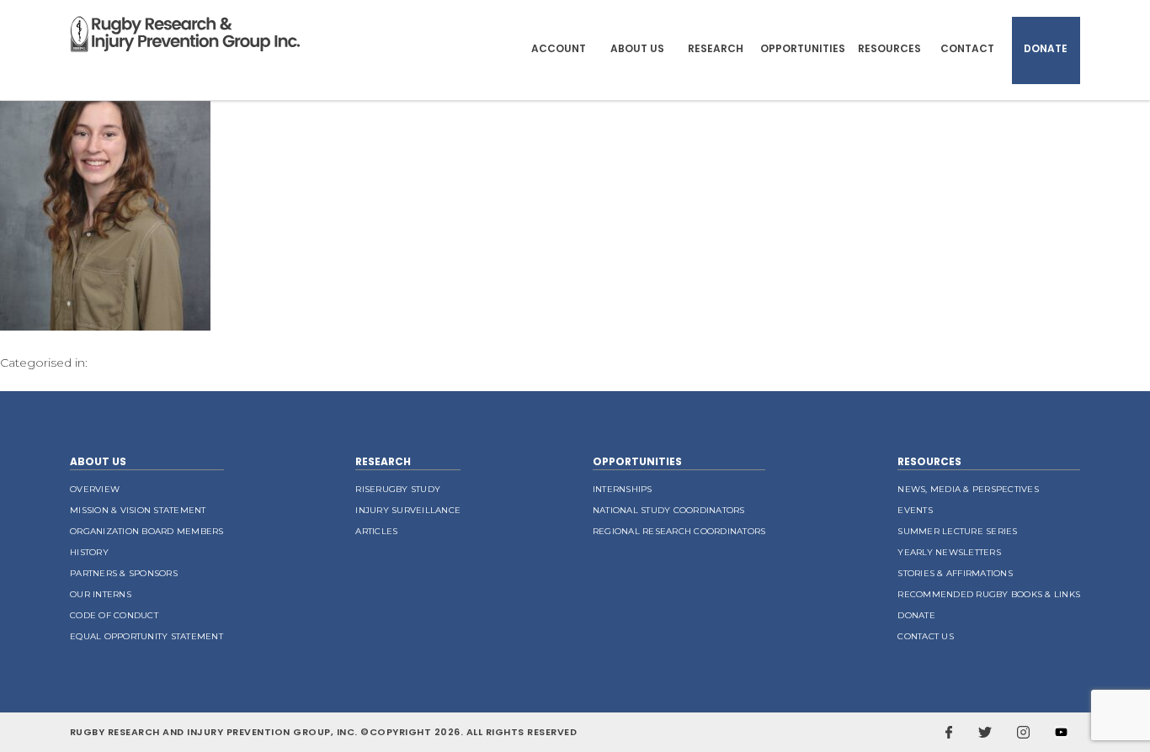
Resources (889, 48)
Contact (967, 48)
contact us (925, 636)
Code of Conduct (114, 615)
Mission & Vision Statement (138, 510)
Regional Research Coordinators (679, 531)
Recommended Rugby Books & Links (988, 594)
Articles (376, 531)
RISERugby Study (397, 489)
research (383, 461)
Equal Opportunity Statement (146, 636)
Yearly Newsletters (949, 552)
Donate (1045, 48)
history (89, 552)
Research (715, 48)
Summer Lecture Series (957, 531)
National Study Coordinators (669, 510)
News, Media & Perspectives (968, 489)
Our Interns (100, 594)
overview (95, 489)
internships (622, 489)
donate (916, 615)
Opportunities (802, 48)
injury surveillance (408, 510)
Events (915, 510)
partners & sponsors (124, 573)
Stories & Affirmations (955, 573)
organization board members (147, 531)
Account (558, 48)
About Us (637, 48)
